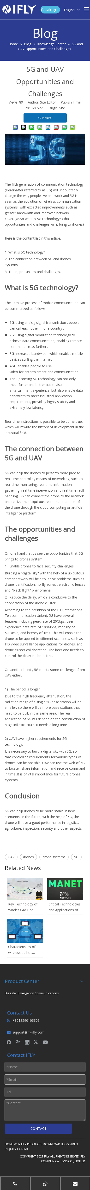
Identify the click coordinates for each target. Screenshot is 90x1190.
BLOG (65, 1144)
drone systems (54, 857)
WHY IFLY (20, 1144)
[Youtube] (45, 1042)
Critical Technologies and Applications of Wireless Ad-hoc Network (64, 907)
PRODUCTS (34, 1144)
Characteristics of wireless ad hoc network (21, 950)
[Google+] (18, 1042)
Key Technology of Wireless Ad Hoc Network (22, 907)
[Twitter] (36, 1042)
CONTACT (38, 1128)
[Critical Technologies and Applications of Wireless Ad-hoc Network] (65, 889)
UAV (11, 857)
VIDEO (74, 1144)
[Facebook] (9, 1042)
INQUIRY (10, 1149)
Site (62, 108)
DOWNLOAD (51, 1144)
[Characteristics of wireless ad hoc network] (25, 931)
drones (28, 857)
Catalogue (50, 9)
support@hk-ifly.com (28, 1032)
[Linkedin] (27, 1042)
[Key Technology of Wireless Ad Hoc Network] (25, 889)
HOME (9, 1144)
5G (76, 857)
